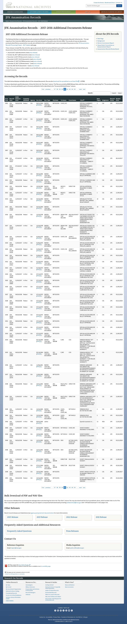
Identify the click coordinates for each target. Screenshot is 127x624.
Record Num (12, 99)
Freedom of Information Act (68, 617)
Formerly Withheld (26, 99)
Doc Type (47, 100)
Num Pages (99, 99)
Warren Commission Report (105, 43)
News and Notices (69, 585)
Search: (90, 93)
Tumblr (63, 610)
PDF (38, 105)
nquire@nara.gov (16, 548)
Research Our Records (15, 12)
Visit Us (87, 12)
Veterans (28, 594)
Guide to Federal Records (52, 590)
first (43, 89)
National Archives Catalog (12, 591)
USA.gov (85, 617)
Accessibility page (45, 566)
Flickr (72, 610)
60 (62, 89)
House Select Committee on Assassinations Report (105, 46)
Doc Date (39, 100)
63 (69, 89)
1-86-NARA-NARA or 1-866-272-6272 (63, 621)
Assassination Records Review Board (108, 49)
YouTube (66, 610)
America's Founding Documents (111, 12)
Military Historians (30, 587)
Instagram (61, 610)
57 (54, 89)
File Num (55, 100)
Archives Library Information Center (13, 597)
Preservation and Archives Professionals (32, 589)
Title (81, 100)
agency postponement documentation (42, 513)
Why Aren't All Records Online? (53, 596)
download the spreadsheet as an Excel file (65, 81)
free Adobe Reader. (24, 565)
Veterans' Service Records (39, 12)
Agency (32, 100)
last (84, 89)
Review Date (118, 99)
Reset (119, 93)
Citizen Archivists (99, 2)
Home (7, 21)
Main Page (100, 38)
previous (47, 89)
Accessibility (49, 617)
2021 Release (101, 517)
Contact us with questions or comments (14, 574)
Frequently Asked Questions (19, 531)
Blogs (69, 610)
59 (59, 89)
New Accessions (69, 587)
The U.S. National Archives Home (28, 5)
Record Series (112, 99)
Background (101, 41)
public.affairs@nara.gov (77, 548)
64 (72, 89)
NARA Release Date (17, 98)
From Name (72, 100)
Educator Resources (63, 12)
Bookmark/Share (110, 2)
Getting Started (49, 585)
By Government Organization (13, 589)
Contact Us (119, 2)
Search (119, 5)
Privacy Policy (56, 617)
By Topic (8, 585)
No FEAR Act (79, 617)
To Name (63, 100)
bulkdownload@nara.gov (74, 502)
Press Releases (72, 531)
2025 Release (12, 517)
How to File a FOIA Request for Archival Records (53, 599)
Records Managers (30, 592)
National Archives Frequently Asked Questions (52, 587)
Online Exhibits (9, 601)
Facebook (55, 610)
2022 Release (71, 517)
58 (57, 89)
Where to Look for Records (52, 594)
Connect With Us (63, 608)
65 (75, 89)
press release (33, 52)
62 (67, 89)
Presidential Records (11, 593)
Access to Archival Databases (13, 595)
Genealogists (29, 585)
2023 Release (42, 517)
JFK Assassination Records (30, 21)
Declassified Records (51, 592)
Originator (105, 100)
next (80, 89)
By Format (8, 587)
